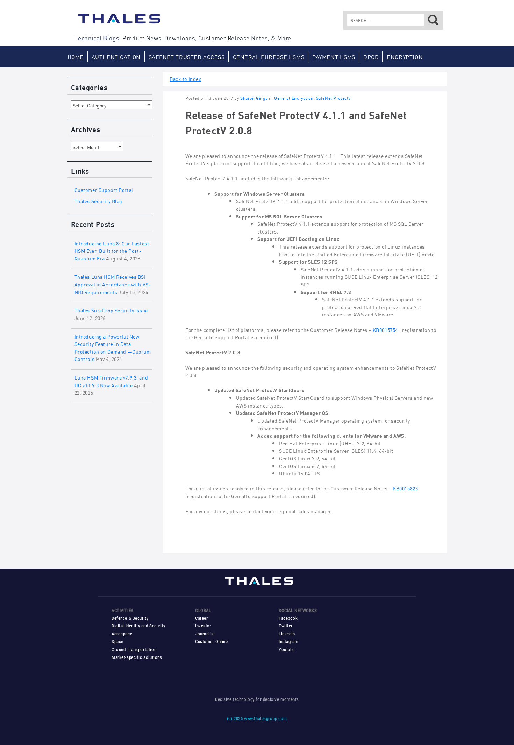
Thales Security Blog (98, 200)
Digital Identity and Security (138, 625)
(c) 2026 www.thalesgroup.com (257, 718)
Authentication (116, 57)
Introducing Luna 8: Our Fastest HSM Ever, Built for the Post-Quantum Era (111, 250)
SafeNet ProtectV (333, 98)
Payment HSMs (333, 57)
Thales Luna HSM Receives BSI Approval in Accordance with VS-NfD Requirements (112, 283)
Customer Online (211, 641)
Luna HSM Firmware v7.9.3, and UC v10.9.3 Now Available (111, 380)
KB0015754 (385, 329)
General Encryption (293, 98)
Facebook (288, 618)
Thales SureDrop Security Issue (111, 309)
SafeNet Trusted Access (187, 57)
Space (117, 641)
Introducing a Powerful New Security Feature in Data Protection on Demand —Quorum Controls (112, 347)
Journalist (205, 633)
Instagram (288, 641)
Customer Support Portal (103, 189)
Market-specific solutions (137, 657)
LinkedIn (287, 633)
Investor (203, 625)
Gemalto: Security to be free (119, 22)
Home (75, 57)
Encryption (405, 57)
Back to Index (185, 78)
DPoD (371, 57)
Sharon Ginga (254, 98)
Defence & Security (130, 618)
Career (201, 618)
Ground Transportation (134, 649)
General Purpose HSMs (269, 57)
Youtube (287, 649)
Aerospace (122, 633)
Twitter (286, 625)
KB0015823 (405, 488)
